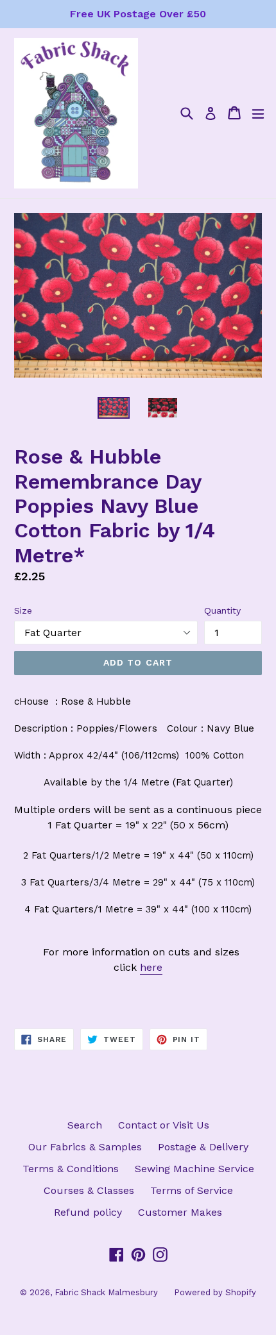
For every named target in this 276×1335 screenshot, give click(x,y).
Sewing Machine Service (194, 1169)
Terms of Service (191, 1190)
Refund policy (88, 1212)
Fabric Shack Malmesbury (106, 1292)
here (151, 967)
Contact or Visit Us (163, 1125)
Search (84, 1125)
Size (23, 610)
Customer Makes (180, 1212)
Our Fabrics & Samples (85, 1147)
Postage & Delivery (203, 1147)
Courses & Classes (89, 1190)
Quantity (222, 610)
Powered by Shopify (215, 1292)
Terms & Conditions (70, 1169)
